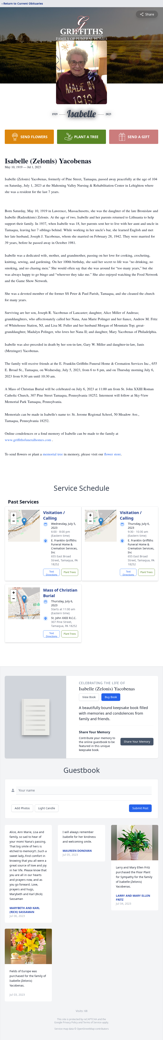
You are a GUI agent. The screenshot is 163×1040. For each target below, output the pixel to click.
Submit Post (140, 808)
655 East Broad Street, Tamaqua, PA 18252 (64, 560)
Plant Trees (70, 572)
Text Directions (51, 573)
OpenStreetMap (86, 1028)
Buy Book (111, 697)
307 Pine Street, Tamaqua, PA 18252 (64, 624)
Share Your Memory (137, 741)
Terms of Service (92, 1022)
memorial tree (53, 454)
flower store (112, 454)
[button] (24, 522)
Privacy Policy (70, 1022)
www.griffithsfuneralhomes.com (28, 439)
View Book (89, 697)
